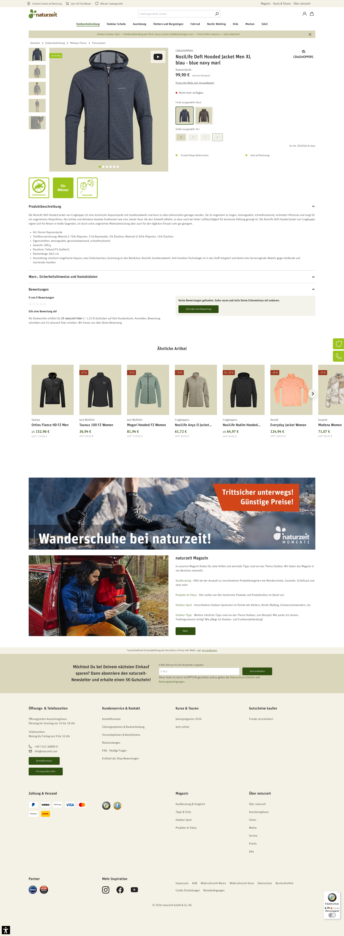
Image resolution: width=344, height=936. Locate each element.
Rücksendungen (111, 742)
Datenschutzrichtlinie (242, 677)
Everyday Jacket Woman (288, 425)
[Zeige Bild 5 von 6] (114, 167)
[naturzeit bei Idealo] (33, 889)
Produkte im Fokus (186, 595)
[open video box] (158, 57)
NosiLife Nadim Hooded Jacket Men (240, 425)
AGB (194, 883)
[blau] (185, 116)
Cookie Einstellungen (188, 890)
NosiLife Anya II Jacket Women (192, 425)
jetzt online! (182, 726)
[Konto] (304, 13)
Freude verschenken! (261, 719)
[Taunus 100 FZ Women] (100, 390)
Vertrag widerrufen (45, 771)
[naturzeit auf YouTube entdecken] (134, 891)
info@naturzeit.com (46, 751)
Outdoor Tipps (184, 615)
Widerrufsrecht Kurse (242, 883)
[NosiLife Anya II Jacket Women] (196, 390)
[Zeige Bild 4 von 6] (110, 167)
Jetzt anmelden (257, 671)
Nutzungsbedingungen (171, 681)
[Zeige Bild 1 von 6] (100, 167)
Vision (252, 819)
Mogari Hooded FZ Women (146, 425)
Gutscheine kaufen (263, 708)
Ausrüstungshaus (259, 812)
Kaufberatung (183, 580)
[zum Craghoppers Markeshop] (297, 54)
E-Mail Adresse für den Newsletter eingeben (181, 665)
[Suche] (216, 13)
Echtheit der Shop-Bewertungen (120, 758)
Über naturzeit (302, 3)
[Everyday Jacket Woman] (291, 390)
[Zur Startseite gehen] (43, 13)
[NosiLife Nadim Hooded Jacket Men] (244, 390)
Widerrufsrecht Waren (213, 883)
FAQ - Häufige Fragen (114, 750)
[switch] (332, 915)
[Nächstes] (312, 393)
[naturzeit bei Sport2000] (44, 889)
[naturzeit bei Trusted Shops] (106, 805)
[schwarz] (204, 116)
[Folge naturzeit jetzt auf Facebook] (120, 891)
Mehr (185, 631)
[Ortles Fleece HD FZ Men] (52, 390)
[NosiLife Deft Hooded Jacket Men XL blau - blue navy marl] (108, 107)
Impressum (182, 883)
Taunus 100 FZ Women (96, 425)
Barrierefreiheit (284, 883)
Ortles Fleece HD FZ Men (50, 425)
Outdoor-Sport (184, 605)
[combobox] (175, 13)
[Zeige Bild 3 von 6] (107, 167)
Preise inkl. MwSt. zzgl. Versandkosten (195, 83)
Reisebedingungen (213, 890)
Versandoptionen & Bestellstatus (121, 734)
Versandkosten (209, 650)
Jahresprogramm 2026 (189, 719)
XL (217, 137)
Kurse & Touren (282, 3)
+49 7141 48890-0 (46, 746)
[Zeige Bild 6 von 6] (118, 167)
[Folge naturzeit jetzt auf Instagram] (105, 891)
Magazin (265, 3)
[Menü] (338, 893)
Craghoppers (184, 50)
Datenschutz (265, 883)
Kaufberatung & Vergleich (190, 804)
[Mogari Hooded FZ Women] (148, 390)
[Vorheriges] (31, 393)
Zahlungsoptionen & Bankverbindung (123, 726)
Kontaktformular (44, 761)
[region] (172, 398)
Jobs (251, 851)
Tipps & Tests (183, 812)
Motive (253, 827)
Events (253, 843)
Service (253, 835)
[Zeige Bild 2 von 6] (103, 167)
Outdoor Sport (184, 819)
